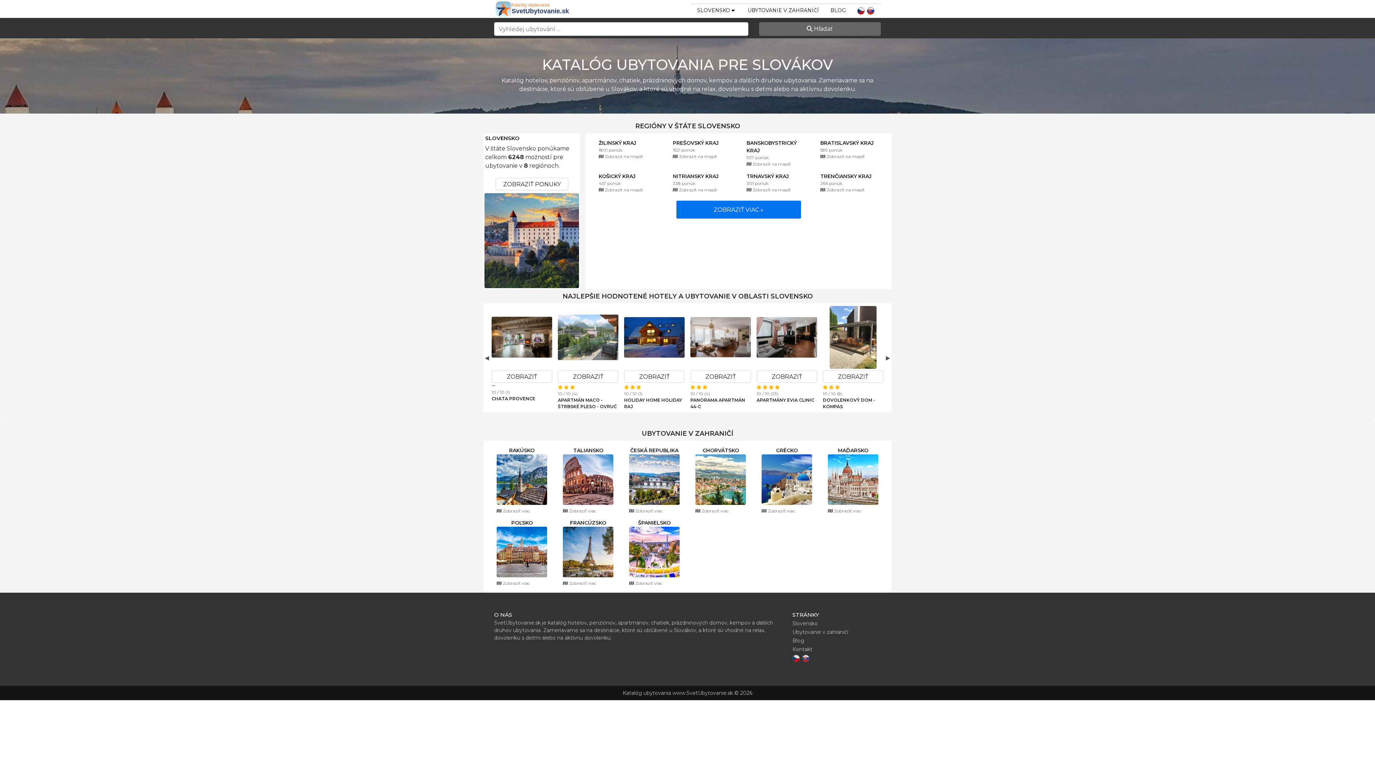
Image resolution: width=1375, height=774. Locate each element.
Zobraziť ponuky (532, 184)
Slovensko (502, 138)
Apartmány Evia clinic (785, 400)
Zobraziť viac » (738, 209)
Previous (487, 358)
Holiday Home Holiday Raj (653, 403)
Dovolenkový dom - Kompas (849, 403)
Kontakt (802, 649)
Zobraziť (522, 376)
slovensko (714, 10)
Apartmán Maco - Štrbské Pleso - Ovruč (587, 403)
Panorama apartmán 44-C (717, 403)
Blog (838, 10)
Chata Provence (513, 398)
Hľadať (822, 28)
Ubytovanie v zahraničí (783, 10)
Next (888, 358)
